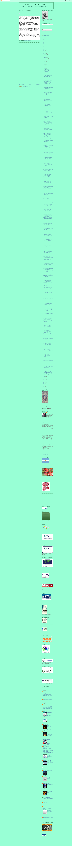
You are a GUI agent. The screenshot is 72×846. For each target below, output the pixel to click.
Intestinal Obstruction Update (47, 292)
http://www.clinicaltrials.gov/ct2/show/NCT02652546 (28, 38)
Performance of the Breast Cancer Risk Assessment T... (48, 254)
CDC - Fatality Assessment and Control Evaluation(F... (47, 291)
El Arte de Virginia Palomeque (47, 770)
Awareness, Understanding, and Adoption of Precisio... (47, 249)
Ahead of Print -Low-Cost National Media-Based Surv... (48, 102)
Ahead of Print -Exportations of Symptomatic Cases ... (47, 119)
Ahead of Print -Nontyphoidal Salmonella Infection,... (47, 108)
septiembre (45, 58)
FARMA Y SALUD (45, 802)
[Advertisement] (26, 76)
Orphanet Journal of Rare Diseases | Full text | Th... (48, 148)
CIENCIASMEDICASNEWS (36, 4)
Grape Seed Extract (46, 198)
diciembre (45, 54)
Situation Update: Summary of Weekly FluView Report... (47, 326)
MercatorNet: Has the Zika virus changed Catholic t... (48, 153)
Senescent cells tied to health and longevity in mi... (48, 187)
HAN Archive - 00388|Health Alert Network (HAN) (48, 194)
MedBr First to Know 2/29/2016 (48, 110)
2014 (44, 379)
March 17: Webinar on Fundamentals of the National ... (48, 350)
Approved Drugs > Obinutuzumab (48, 360)
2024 (44, 42)
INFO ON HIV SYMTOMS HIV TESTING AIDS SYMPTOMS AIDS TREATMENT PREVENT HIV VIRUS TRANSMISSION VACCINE (47, 808)
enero (44, 376)
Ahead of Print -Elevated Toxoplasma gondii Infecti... (47, 100)
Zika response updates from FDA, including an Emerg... (48, 348)
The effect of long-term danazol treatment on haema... (47, 341)
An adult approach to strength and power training (48, 141)
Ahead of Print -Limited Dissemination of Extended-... (48, 131)
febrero (45, 68)
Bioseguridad (45, 711)
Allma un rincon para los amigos (48, 817)
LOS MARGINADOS (46, 691)
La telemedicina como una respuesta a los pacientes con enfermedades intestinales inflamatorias (49, 742)
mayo (44, 64)
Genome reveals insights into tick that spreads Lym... (48, 184)
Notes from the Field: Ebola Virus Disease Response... (48, 163)
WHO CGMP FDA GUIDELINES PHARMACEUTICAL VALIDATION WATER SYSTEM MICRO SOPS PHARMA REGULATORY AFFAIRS (48, 752)
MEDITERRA (45, 816)
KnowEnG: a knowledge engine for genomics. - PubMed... (48, 229)
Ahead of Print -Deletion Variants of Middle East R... (48, 117)
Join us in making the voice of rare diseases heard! (48, 367)
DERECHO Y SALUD (46, 717)
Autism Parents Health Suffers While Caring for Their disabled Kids (50, 785)
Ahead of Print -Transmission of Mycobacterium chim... (47, 95)
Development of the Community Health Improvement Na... (48, 203)
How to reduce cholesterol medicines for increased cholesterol (49, 811)
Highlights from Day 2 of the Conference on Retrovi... (47, 369)
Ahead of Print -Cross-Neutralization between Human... (47, 105)
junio (44, 62)
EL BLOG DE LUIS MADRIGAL (46, 747)
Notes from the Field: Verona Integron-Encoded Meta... (47, 160)
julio (44, 61)
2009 (44, 386)
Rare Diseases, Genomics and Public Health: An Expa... (47, 274)
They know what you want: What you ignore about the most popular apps (47, 689)
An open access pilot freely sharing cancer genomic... (47, 245)
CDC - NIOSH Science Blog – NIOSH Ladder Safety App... (47, 83)
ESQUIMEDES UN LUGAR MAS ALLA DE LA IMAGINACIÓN (48, 790)
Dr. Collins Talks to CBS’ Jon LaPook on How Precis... (47, 86)
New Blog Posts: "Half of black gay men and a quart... (47, 189)
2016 (44, 53)
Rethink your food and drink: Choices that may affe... (47, 281)
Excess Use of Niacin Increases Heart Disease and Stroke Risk (49, 756)
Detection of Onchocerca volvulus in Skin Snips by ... (48, 269)
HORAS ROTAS (45, 724)
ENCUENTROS (45, 776)
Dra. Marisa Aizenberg (46, 739)
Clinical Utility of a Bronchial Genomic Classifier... (47, 237)
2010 (44, 385)
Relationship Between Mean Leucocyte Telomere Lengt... (47, 266)
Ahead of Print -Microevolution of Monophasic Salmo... (48, 127)
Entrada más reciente (22, 84)
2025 (44, 40)
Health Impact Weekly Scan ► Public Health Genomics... (47, 259)
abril (44, 65)
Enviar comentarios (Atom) (26, 86)
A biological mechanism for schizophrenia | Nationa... (47, 180)
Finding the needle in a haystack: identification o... (48, 242)
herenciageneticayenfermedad (47, 699)
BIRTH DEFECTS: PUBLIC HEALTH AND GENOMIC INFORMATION (47, 215)
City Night (48, 771)
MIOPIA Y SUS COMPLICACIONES (50, 762)
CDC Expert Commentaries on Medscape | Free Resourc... (47, 328)
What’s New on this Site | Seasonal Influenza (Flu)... (48, 324)
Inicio (30, 84)
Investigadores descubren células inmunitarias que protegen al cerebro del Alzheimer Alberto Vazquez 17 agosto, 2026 (47, 701)
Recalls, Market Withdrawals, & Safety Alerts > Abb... (48, 76)
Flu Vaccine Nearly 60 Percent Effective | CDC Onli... (47, 319)
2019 (44, 49)
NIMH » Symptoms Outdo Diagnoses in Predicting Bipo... (48, 352)
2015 (44, 378)
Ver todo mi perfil (45, 454)
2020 (44, 47)
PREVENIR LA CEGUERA (47, 760)
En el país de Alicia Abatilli (47, 767)
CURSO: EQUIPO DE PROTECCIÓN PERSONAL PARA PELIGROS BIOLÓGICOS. (49, 714)
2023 (44, 43)
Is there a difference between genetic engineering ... (47, 294)
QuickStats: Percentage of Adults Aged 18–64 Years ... (48, 156)
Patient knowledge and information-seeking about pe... (48, 257)
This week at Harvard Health (47, 345)
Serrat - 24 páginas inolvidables (49, 778)
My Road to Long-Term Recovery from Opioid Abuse (48, 334)
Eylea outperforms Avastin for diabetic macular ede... (47, 81)
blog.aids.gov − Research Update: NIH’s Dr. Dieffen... (48, 286)
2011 (44, 383)
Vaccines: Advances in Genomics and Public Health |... (48, 212)
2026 (44, 39)
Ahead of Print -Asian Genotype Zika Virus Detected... (48, 136)
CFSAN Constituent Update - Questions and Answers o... (47, 344)
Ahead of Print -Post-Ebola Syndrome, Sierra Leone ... (47, 122)
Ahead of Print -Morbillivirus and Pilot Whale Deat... (48, 98)
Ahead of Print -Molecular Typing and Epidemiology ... (48, 124)
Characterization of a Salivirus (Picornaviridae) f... (47, 262)
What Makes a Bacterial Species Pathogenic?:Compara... (48, 264)
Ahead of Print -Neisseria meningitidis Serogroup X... (47, 112)
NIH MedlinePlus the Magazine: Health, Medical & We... (48, 302)
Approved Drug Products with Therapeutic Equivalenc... (47, 358)
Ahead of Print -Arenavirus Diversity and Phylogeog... (47, 114)
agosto (45, 60)
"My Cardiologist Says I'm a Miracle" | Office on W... (47, 175)
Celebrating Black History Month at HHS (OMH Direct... (48, 196)
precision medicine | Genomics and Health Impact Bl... (47, 224)
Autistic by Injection (46, 783)
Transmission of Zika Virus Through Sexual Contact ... (47, 297)
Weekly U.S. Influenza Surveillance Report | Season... (48, 316)
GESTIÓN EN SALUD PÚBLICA (48, 704)
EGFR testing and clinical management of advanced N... (48, 235)
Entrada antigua (38, 84)
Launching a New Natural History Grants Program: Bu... (48, 88)
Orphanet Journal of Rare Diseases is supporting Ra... (48, 151)
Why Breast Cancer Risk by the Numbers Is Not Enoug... (47, 240)
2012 (44, 382)
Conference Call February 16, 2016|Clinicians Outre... (47, 321)
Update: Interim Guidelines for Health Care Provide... (47, 165)
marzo (45, 66)
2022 (44, 45)
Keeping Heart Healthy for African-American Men (47, 278)
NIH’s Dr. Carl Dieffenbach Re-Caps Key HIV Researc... (47, 283)
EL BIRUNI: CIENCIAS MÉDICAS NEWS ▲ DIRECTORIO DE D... (47, 70)
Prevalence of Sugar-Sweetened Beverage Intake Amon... (47, 172)
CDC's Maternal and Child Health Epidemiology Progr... (48, 276)
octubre (45, 57)
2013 (44, 380)
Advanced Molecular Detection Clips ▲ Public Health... (47, 210)
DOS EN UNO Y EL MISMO (47, 748)
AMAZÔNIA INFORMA (46, 797)
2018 (44, 50)
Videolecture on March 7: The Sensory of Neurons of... (47, 205)
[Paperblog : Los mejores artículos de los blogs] (44, 508)
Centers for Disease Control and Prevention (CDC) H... (47, 90)
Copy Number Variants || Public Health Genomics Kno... (47, 207)
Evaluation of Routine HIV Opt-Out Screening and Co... (48, 168)
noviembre (45, 55)
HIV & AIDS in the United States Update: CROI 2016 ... (48, 200)
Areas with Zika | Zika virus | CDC (48, 308)
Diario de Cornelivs (46, 731)
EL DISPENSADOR (46, 687)
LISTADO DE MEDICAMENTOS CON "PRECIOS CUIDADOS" (47, 803)
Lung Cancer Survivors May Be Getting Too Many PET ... (47, 288)
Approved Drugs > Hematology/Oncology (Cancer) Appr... (47, 355)
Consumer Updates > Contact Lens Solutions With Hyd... (48, 365)
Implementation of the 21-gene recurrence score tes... (47, 252)
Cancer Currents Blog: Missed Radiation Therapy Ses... (47, 78)
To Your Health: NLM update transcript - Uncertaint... (47, 304)
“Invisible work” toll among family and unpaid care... (47, 182)
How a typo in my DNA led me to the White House (48, 337)
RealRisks (44, 233)
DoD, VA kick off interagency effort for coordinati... (47, 143)
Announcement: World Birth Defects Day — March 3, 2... (47, 158)
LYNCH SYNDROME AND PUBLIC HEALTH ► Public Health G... (47, 221)
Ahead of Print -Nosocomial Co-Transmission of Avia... (48, 134)
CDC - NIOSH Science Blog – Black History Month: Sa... (47, 372)
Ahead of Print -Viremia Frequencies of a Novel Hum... (48, 129)
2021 (44, 46)
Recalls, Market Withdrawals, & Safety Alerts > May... (48, 74)
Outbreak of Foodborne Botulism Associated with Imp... (48, 170)
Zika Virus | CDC (45, 312)
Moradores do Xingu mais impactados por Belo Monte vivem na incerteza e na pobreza (48, 799)
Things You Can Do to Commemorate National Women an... (47, 331)
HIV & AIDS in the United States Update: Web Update (48, 374)
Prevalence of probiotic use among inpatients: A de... (48, 177)
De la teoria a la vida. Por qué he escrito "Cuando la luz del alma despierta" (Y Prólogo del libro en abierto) (49, 734)
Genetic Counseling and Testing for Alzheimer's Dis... (48, 231)
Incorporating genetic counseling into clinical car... (48, 247)
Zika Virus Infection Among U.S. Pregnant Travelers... (48, 299)
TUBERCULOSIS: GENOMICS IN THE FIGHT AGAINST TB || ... (48, 218)
